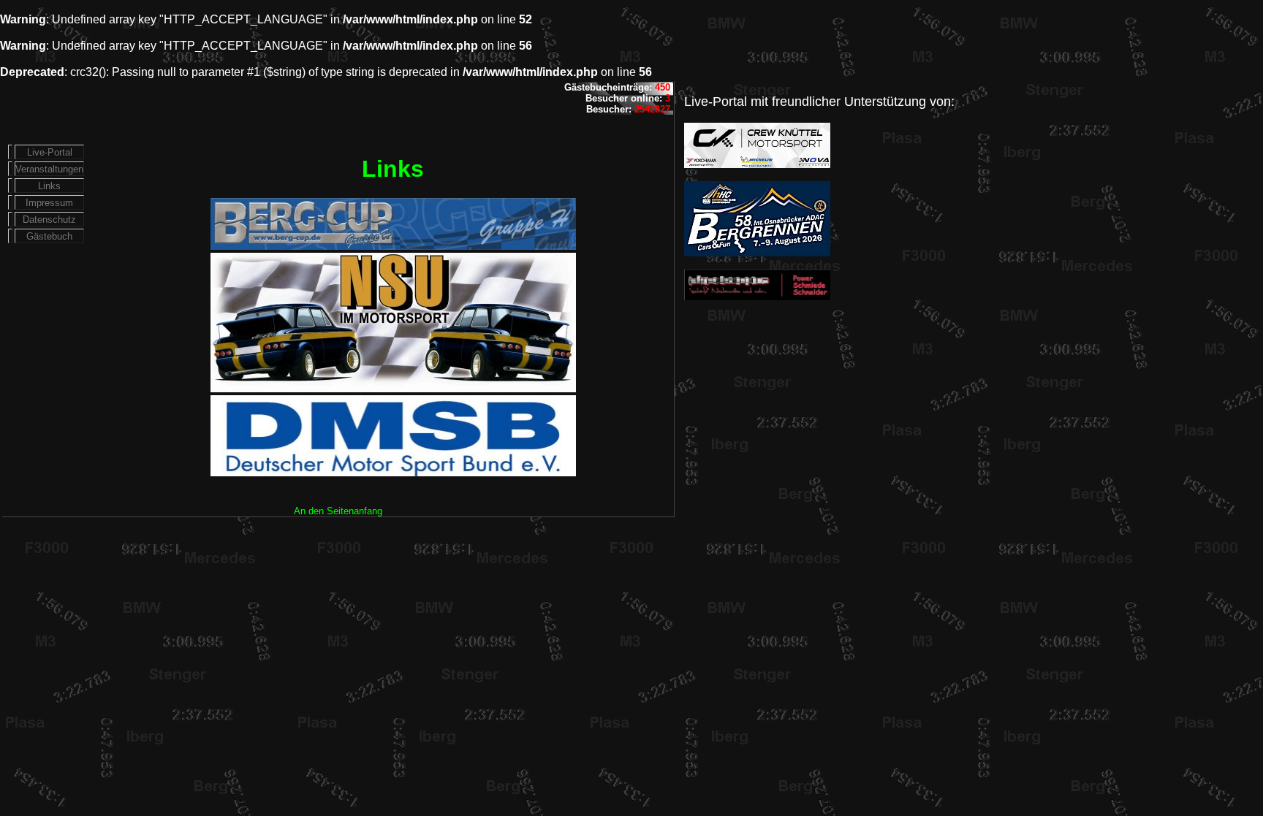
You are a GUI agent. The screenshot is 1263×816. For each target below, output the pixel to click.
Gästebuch (49, 236)
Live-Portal (49, 152)
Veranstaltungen (49, 169)
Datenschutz (49, 219)
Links (49, 185)
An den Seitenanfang (338, 511)
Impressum (49, 202)
